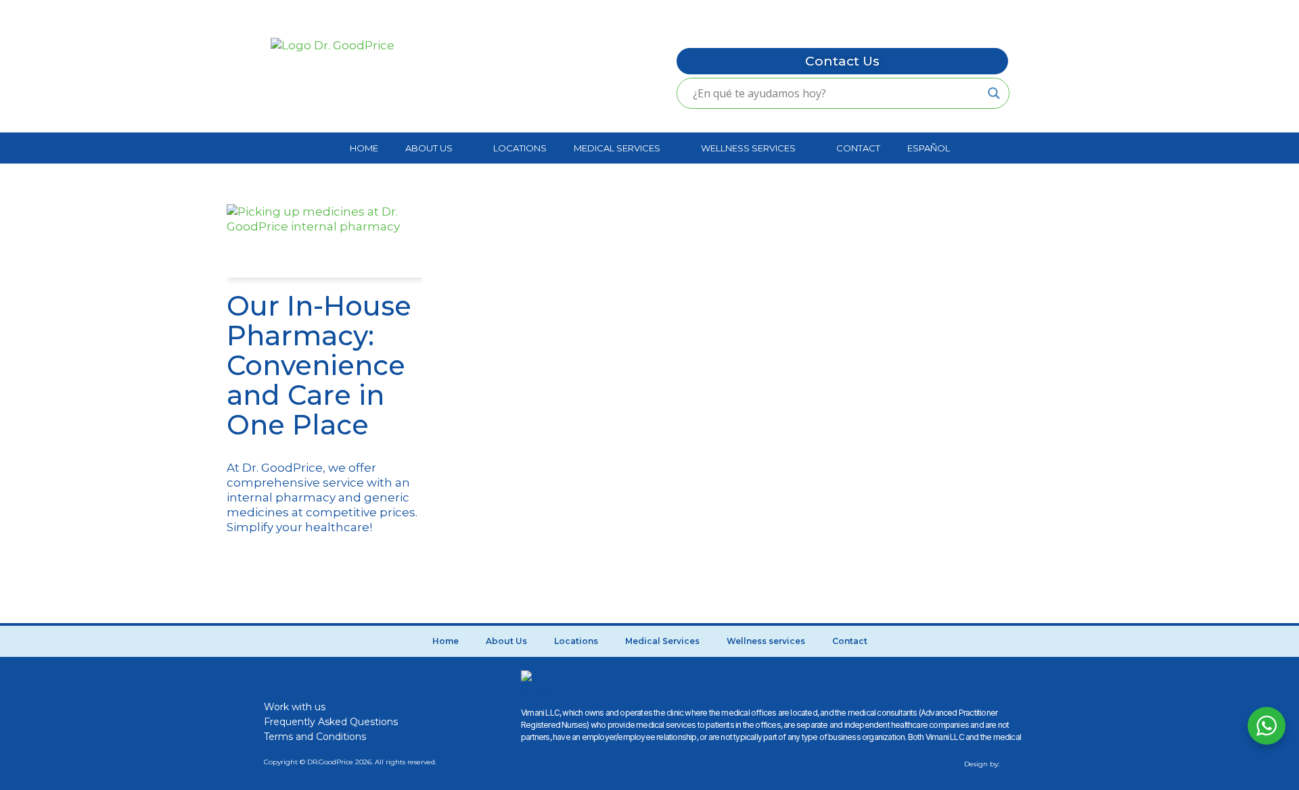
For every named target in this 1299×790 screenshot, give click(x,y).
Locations (520, 148)
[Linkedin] (360, 678)
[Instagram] (301, 678)
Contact (858, 148)
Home (364, 148)
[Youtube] (390, 678)
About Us (429, 148)
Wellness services (748, 148)
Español (928, 148)
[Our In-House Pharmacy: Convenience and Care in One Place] (325, 241)
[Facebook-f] (271, 678)
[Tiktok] (330, 678)
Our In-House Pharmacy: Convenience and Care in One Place (319, 365)
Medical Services (617, 148)
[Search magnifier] (993, 93)
